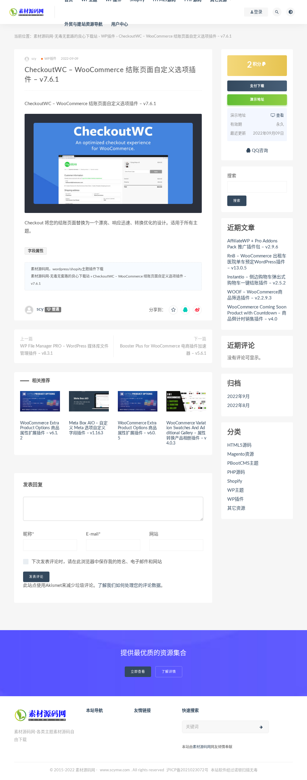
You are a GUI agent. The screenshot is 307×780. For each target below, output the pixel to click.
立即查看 (138, 671)
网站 (153, 534)
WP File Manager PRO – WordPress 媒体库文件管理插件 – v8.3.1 (64, 350)
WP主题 (235, 490)
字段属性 (35, 251)
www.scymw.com (115, 770)
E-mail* (93, 534)
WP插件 (108, 36)
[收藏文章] (173, 309)
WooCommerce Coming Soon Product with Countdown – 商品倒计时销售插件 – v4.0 (256, 313)
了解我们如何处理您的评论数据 (129, 585)
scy (40, 309)
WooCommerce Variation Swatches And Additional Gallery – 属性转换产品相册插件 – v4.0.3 (186, 433)
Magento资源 (240, 454)
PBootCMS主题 (242, 463)
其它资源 (236, 508)
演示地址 (257, 99)
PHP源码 (236, 472)
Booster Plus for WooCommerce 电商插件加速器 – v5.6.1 (163, 350)
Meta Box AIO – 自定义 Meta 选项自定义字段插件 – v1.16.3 (88, 428)
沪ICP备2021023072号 (187, 770)
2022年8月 (238, 405)
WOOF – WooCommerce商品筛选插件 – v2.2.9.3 (254, 295)
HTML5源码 (239, 445)
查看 (279, 115)
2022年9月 (238, 396)
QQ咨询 (259, 150)
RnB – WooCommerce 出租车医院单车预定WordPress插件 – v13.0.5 (256, 262)
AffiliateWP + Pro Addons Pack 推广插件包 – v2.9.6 (252, 244)
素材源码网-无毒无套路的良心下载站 (65, 36)
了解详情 (169, 671)
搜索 (231, 176)
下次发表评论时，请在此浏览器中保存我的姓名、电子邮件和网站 (96, 562)
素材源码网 (202, 747)
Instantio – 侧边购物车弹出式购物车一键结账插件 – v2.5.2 (256, 280)
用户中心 (119, 24)
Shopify (234, 481)
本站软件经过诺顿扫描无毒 (234, 770)
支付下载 (257, 86)
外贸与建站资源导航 (83, 24)
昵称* (28, 534)
